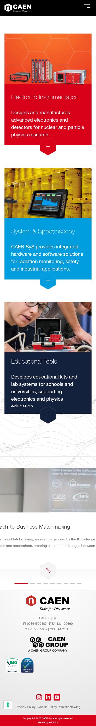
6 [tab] (59, 583)
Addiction (53, 722)
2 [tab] (32, 583)
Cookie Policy (47, 706)
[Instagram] (39, 697)
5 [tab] (52, 583)
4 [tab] (46, 583)
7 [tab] (66, 583)
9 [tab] (79, 583)
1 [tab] (21, 583)
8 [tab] (72, 583)
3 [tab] (39, 583)
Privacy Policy (25, 706)
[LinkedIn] (48, 697)
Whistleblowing (69, 706)
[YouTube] (57, 697)
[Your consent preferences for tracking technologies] (8, 705)
